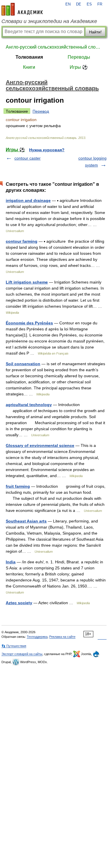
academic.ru (22, 9)
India (11, 562)
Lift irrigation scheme (27, 282)
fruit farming (18, 486)
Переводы (79, 57)
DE (78, 4)
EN (68, 4)
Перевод (41, 111)
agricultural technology (29, 404)
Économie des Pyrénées (29, 323)
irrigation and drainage (28, 200)
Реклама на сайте (62, 636)
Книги (29, 67)
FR (99, 4)
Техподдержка (37, 636)
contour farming (21, 241)
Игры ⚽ (79, 67)
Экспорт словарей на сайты (21, 654)
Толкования (29, 57)
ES (89, 4)
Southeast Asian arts (26, 521)
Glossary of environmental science (40, 445)
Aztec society (19, 602)
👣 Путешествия (13, 646)
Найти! (95, 32)
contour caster (27, 158)
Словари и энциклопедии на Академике (49, 21)
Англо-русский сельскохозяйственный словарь (54, 47)
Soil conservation (23, 363)
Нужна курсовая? (47, 150)
